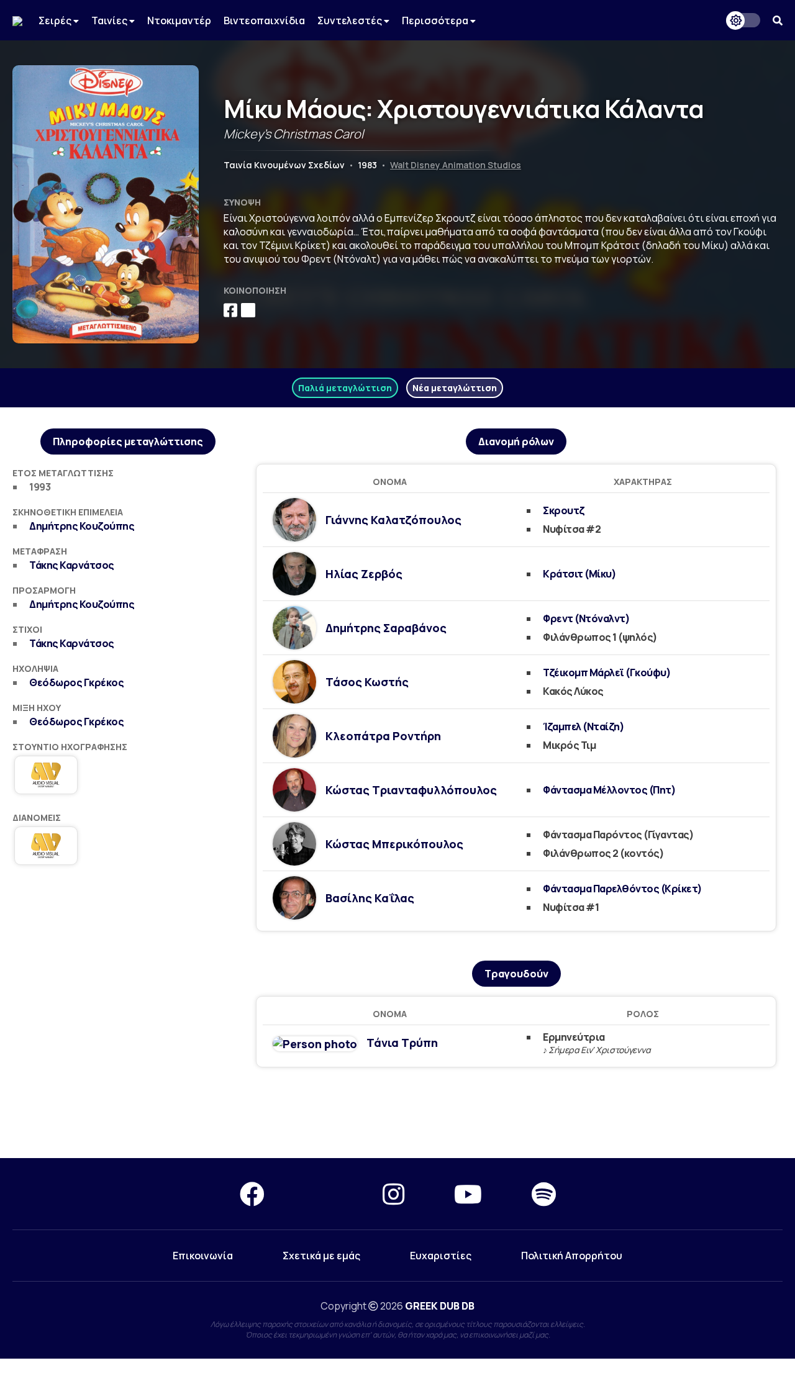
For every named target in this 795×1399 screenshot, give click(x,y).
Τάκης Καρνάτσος (71, 565)
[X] (323, 1194)
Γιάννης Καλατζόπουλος (393, 519)
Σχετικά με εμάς (321, 1255)
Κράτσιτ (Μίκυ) (579, 574)
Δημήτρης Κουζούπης (81, 526)
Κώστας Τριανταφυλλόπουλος (411, 789)
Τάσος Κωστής (367, 681)
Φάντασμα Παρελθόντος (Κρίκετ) (622, 888)
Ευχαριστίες (440, 1255)
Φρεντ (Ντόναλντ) (586, 618)
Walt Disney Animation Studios (455, 165)
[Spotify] (544, 1194)
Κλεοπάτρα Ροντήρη (383, 735)
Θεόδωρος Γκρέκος (76, 682)
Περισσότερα (436, 20)
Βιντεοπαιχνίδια (264, 20)
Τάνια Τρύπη (402, 1042)
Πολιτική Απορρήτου (571, 1255)
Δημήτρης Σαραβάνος (386, 627)
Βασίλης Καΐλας (369, 897)
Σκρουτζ (563, 510)
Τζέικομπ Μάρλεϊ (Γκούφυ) (607, 672)
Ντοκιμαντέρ (179, 20)
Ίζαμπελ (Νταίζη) (583, 726)
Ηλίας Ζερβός (363, 573)
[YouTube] (468, 1194)
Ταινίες (110, 20)
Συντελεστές (350, 20)
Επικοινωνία (203, 1255)
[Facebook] (252, 1194)
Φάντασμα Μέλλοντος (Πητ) (609, 790)
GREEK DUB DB (440, 1306)
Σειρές (56, 20)
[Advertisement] (127, 970)
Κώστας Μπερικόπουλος (394, 843)
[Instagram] (393, 1194)
